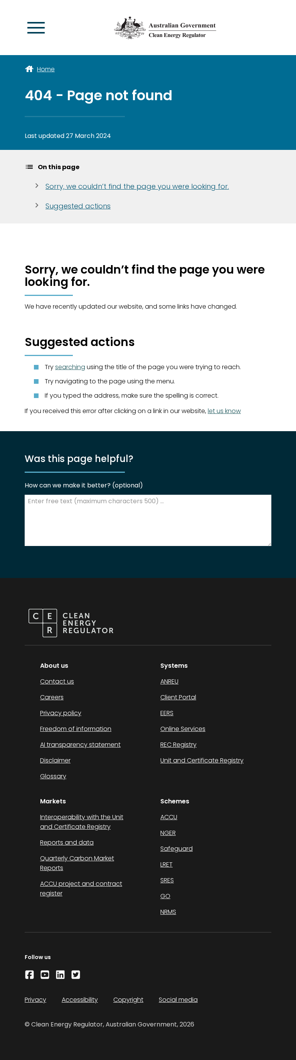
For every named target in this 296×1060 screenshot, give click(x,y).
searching (70, 367)
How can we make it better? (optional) (84, 485)
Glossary (53, 776)
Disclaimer (55, 760)
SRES (167, 880)
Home (46, 69)
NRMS (168, 911)
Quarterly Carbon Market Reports (77, 863)
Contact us (57, 681)
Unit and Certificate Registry (202, 760)
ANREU (169, 681)
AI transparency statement (80, 744)
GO (165, 896)
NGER (168, 832)
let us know (224, 411)
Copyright (128, 999)
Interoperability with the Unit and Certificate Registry (81, 822)
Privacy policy (60, 713)
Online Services (182, 728)
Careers (52, 697)
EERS (166, 713)
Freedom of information (75, 728)
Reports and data (67, 842)
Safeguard (176, 848)
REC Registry (178, 744)
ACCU (168, 817)
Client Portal (178, 697)
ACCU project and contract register (81, 888)
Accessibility (80, 999)
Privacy (35, 999)
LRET (166, 864)
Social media (178, 999)
